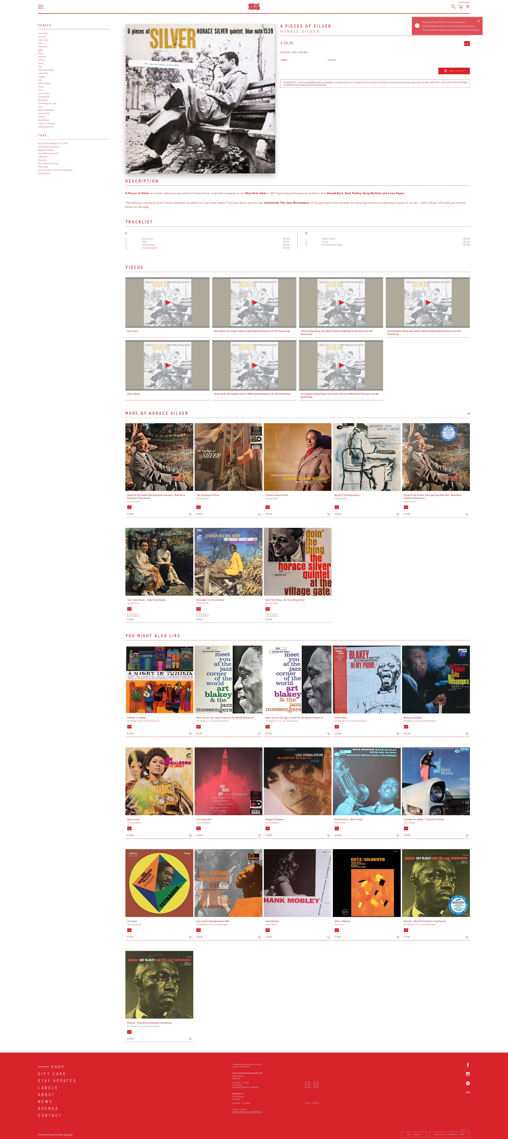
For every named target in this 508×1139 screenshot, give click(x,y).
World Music (43, 120)
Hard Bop (303, 52)
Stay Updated (57, 1080)
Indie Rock (43, 73)
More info (68, 1134)
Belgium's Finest (46, 150)
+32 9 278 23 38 (240, 1067)
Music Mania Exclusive (48, 147)
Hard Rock (43, 46)
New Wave (43, 100)
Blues (40, 63)
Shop (58, 1066)
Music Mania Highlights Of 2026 (53, 143)
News (45, 1101)
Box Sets (42, 160)
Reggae (41, 76)
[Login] (468, 6)
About (46, 1094)
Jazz (40, 50)
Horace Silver (300, 31)
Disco (41, 53)
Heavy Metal (43, 113)
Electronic (43, 33)
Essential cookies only (450, 1134)
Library (41, 116)
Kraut (40, 106)
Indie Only (42, 156)
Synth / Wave (44, 83)
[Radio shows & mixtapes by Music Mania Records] (468, 1092)
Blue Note (285, 52)
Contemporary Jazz (47, 103)
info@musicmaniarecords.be (247, 1064)
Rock (40, 43)
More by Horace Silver (157, 413)
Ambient (42, 56)
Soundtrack (43, 96)
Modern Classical (46, 110)
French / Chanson (46, 123)
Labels (48, 1087)
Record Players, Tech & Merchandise (55, 170)
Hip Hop (41, 36)
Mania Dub (43, 166)
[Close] (478, 21)
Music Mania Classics (48, 153)
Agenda (48, 1108)
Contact (50, 1115)
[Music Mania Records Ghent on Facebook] (468, 1065)
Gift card (52, 1073)
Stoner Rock (44, 93)
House (41, 86)
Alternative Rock (46, 70)
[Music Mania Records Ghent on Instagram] (468, 1074)
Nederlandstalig (45, 126)
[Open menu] (40, 6)
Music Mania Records (48, 163)
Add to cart (457, 71)
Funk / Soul (43, 40)
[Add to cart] (190, 514)
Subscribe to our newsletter (247, 1111)
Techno (41, 60)
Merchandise (44, 173)
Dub (40, 80)
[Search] (453, 6)
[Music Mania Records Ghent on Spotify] (468, 1083)
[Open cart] (460, 6)
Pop (40, 66)
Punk (40, 90)
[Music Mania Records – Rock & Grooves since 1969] (254, 6)
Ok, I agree (414, 1134)
